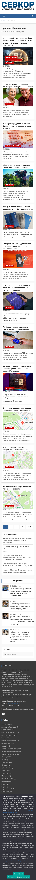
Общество (5, 792)
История (4, 765)
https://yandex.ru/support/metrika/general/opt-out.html (16, 861)
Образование (6, 789)
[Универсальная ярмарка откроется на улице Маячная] (18, 460)
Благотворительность (9, 732)
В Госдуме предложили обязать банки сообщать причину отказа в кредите (17, 126)
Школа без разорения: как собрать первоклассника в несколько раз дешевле (20, 606)
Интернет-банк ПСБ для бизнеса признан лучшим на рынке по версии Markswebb (17, 246)
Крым (3, 770)
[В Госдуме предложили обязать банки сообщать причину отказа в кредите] (18, 139)
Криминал (5, 768)
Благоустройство (7, 735)
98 (22, 527)
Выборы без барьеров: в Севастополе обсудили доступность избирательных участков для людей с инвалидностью (21, 637)
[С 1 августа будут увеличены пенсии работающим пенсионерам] (18, 97)
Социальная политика (14, 60)
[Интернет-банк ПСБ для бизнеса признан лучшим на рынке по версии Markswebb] (18, 259)
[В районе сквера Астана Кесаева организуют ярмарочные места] (18, 421)
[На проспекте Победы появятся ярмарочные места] (18, 500)
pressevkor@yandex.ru (14, 703)
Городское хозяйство (9, 749)
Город (4, 746)
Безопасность (6, 730)
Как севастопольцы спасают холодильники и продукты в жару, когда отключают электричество (17, 557)
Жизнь (8, 57)
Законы (8, 145)
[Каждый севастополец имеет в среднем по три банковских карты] (18, 220)
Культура (5, 773)
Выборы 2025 (6, 743)
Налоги (14, 57)
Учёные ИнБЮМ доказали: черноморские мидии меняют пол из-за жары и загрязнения (17, 540)
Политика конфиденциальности (18, 877)
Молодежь (5, 781)
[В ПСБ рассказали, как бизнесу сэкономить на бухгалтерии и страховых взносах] (18, 301)
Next (29, 527)
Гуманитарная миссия (9, 754)
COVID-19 (5, 724)
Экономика (10, 62)
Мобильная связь (8, 779)
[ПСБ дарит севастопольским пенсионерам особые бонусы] (18, 340)
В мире (4, 738)
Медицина (5, 776)
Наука (4, 787)
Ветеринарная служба (9, 741)
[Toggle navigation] (4, 16)
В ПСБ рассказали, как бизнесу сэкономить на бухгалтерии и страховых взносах (16, 287)
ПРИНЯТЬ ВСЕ (18, 874)
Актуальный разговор (9, 727)
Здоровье (5, 762)
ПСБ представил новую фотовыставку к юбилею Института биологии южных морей (17, 549)
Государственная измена (10, 751)
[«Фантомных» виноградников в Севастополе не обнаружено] (18, 178)
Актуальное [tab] (18, 581)
